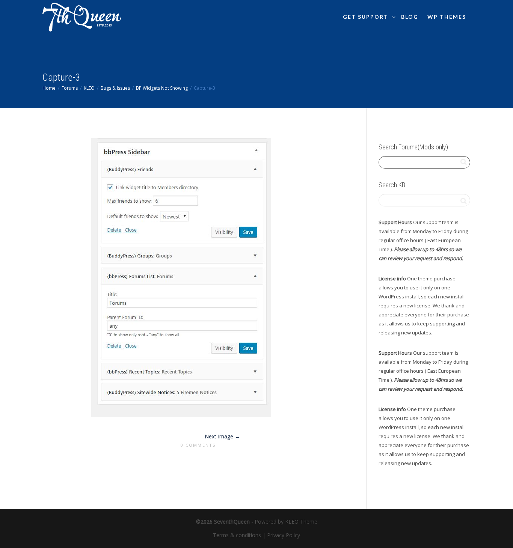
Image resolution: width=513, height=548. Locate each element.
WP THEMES (446, 17)
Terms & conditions (237, 535)
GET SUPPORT (366, 17)
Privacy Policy (283, 535)
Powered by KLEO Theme (286, 521)
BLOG (409, 17)
